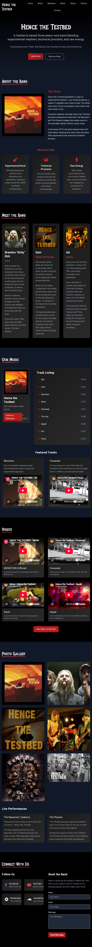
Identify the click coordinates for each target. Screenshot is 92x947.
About (40, 3)
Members (52, 3)
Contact (57, 10)
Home (30, 3)
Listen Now (36, 56)
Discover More (55, 56)
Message (52, 912)
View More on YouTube (46, 629)
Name (50, 892)
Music (62, 3)
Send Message (57, 935)
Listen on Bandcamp (10, 417)
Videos (73, 3)
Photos (84, 3)
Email (50, 902)
